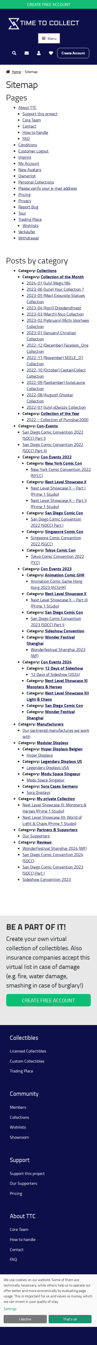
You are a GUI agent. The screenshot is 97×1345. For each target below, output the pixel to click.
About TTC (27, 107)
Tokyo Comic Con (60, 550)
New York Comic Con (63, 463)
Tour (22, 213)
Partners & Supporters (57, 829)
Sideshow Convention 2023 (47, 879)
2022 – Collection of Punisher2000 (57, 419)
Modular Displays (52, 742)
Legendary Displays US (61, 761)
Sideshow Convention (64, 631)
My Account (28, 163)
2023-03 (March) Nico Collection (55, 314)
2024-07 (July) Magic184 (49, 283)
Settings (10, 1308)
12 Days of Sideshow (64, 668)
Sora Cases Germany (59, 786)
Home (16, 71)
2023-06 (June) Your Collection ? (55, 289)
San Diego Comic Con (64, 513)
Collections (47, 270)
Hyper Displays (40, 755)
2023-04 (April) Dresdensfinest (54, 308)
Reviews (44, 842)
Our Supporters (36, 836)
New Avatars (29, 169)
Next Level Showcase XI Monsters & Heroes (57, 683)
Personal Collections (36, 182)
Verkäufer (26, 232)
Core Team (32, 120)
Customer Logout (33, 151)
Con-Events (47, 426)
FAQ (26, 138)
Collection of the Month (62, 277)
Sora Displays (38, 792)
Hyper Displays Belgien (62, 749)
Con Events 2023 (56, 569)
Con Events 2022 (56, 457)
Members (18, 1107)
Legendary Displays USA (48, 767)
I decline (25, 1319)
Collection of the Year (60, 413)
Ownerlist (27, 176)
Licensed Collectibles (28, 1051)
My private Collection (56, 798)
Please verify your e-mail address (47, 188)
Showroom (19, 1137)
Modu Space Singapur (60, 774)
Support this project (40, 113)
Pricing (24, 194)
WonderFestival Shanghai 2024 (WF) (55, 848)
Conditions (27, 145)
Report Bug (28, 207)
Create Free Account (48, 4)
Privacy (24, 200)
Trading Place (30, 219)
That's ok (70, 1319)
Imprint (24, 157)
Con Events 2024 (56, 662)
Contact (29, 126)
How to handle (35, 132)
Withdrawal (28, 238)
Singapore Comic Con (64, 531)
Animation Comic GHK (64, 575)
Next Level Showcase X (65, 482)
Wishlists (31, 225)
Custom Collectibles (27, 1061)
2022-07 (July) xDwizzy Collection (56, 407)
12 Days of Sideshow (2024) (55, 674)
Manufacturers (50, 724)
